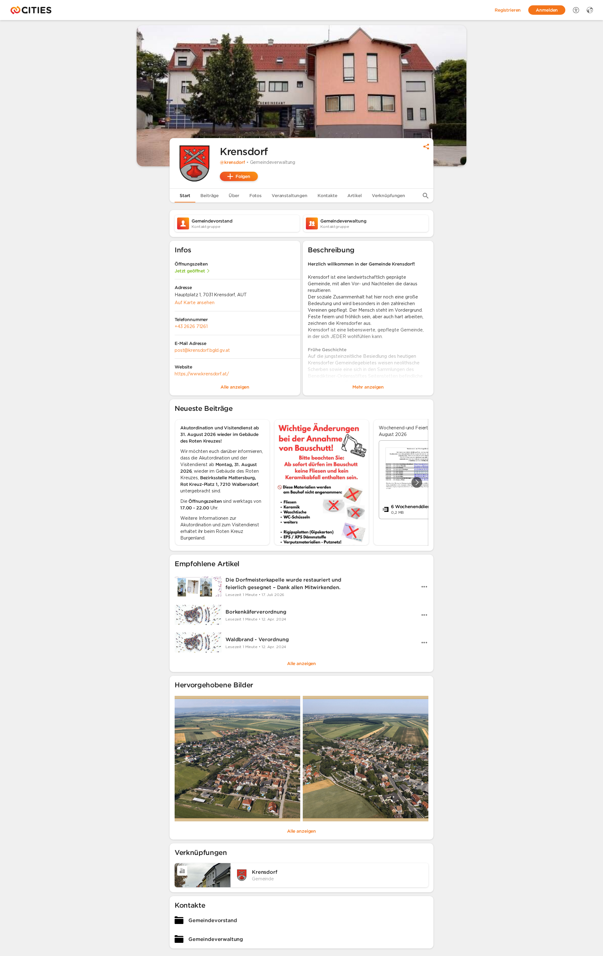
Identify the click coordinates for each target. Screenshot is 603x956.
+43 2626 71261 (191, 326)
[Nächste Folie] (416, 482)
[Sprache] (589, 10)
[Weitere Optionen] (424, 586)
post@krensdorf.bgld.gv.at (202, 350)
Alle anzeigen (301, 663)
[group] (301, 482)
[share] (426, 146)
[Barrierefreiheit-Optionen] (576, 10)
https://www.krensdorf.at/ (202, 373)
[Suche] (425, 195)
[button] (195, 163)
